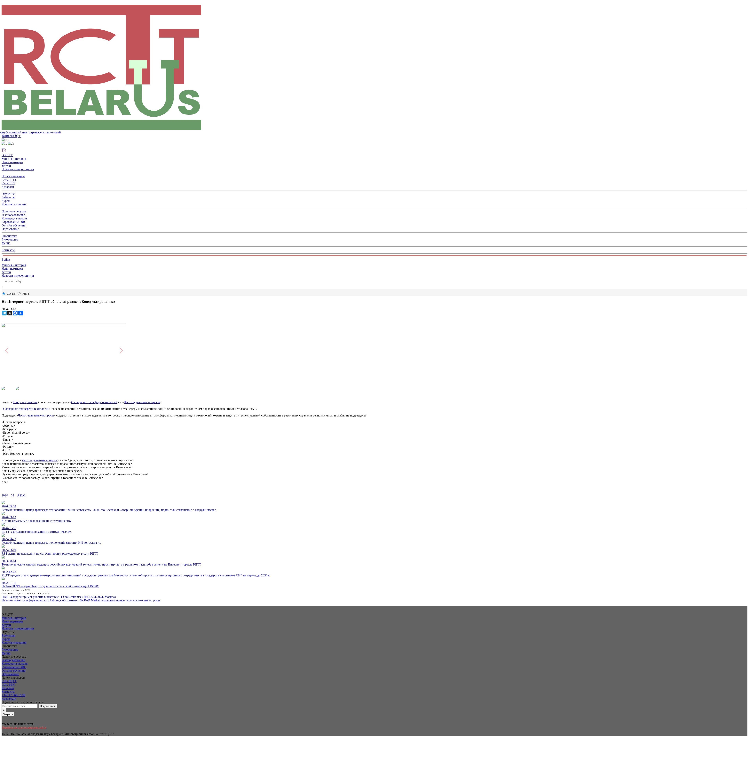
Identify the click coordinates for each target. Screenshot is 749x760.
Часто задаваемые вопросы (142, 402)
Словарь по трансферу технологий (94, 402)
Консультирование (25, 402)
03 (12, 495)
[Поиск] (3, 147)
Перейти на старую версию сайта (24, 727)
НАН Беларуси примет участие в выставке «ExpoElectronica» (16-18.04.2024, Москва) (59, 596)
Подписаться (47, 706)
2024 (5, 495)
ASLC (21, 495)
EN (4, 150)
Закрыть (8, 714)
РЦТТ (25, 293)
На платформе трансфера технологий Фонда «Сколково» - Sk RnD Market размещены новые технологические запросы (81, 600)
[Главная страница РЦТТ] (374, 68)
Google (11, 293)
